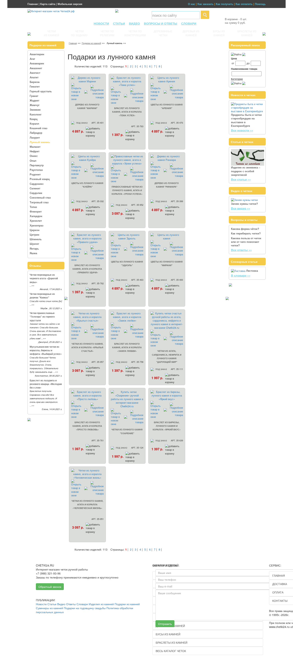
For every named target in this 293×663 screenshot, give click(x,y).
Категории (237, 79)
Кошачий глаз (38, 128)
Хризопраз (36, 225)
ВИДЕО (134, 23)
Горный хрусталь (41, 91)
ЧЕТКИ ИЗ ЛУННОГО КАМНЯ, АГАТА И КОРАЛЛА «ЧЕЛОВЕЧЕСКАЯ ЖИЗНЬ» (87, 504)
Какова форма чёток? (245, 229)
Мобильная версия (70, 4)
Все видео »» (240, 208)
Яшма (33, 253)
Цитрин (34, 234)
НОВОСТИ (101, 23)
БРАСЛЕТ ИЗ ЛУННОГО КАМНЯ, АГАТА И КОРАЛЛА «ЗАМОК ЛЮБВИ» (127, 347)
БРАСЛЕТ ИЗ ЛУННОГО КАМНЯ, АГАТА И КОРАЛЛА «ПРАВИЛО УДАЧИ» (87, 269)
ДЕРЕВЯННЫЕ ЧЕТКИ (163, 33)
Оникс (34, 156)
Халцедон (36, 216)
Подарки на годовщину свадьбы (85, 608)
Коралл (34, 123)
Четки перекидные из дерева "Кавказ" (42, 295)
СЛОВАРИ (188, 23)
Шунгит (34, 244)
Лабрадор (36, 133)
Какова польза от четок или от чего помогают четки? (246, 241)
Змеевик (35, 109)
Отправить (165, 624)
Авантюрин (37, 54)
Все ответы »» (241, 250)
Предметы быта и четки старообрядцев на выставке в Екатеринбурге (246, 120)
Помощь (260, 4)
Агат (32, 59)
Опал (33, 160)
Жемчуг (34, 105)
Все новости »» (242, 130)
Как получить (224, 4)
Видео (61, 604)
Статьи (51, 604)
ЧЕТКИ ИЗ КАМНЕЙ (51, 33)
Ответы (71, 604)
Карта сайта (47, 4)
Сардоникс (37, 184)
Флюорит (36, 211)
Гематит (35, 86)
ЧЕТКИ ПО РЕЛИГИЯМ (107, 33)
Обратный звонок (49, 587)
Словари (82, 604)
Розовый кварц (40, 179)
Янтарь (34, 248)
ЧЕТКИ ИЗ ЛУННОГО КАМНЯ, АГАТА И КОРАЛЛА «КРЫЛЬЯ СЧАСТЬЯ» (87, 347)
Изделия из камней (101, 604)
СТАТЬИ (119, 23)
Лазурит (35, 137)
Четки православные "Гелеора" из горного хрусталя (42, 316)
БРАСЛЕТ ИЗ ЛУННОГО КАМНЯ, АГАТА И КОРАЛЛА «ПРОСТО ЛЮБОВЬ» (87, 426)
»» (32, 285)
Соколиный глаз (40, 197)
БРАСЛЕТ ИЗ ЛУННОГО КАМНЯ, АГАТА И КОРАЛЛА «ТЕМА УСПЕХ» (127, 112)
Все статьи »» (241, 179)
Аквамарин (37, 63)
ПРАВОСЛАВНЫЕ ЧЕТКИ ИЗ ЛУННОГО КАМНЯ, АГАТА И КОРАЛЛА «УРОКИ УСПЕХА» (127, 190)
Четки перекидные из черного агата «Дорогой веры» (44, 278)
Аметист (35, 73)
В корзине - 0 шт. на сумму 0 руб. (236, 20)
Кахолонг (35, 114)
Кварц (33, 119)
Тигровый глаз (39, 202)
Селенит (35, 188)
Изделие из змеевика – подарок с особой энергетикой (245, 170)
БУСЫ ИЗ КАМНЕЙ (219, 33)
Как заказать (205, 4)
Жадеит (34, 100)
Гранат (34, 96)
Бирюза (34, 82)
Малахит (35, 147)
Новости (41, 604)
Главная (33, 4)
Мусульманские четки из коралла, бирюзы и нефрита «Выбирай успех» (46, 350)
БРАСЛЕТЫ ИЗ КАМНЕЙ (246, 33)
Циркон (34, 230)
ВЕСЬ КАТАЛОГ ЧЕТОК (171, 651)
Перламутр (37, 165)
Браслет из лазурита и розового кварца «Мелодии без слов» (46, 384)
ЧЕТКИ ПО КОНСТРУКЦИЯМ (135, 33)
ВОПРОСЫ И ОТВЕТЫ (160, 23)
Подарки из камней (91, 43)
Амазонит (36, 68)
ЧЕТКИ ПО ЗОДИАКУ (79, 33)
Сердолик (36, 193)
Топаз (33, 207)
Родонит (35, 174)
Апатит (34, 77)
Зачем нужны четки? (244, 204)
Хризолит (36, 220)
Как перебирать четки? (246, 233)
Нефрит (34, 151)
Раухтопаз (36, 170)
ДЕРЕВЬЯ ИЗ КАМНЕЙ (191, 33)
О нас (191, 4)
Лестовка (252, 270)
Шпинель (36, 239)
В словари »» (240, 275)
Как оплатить (244, 4)
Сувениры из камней (49, 608)
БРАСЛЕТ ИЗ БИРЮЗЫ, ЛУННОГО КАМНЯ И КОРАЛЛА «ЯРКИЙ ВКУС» (167, 426)
